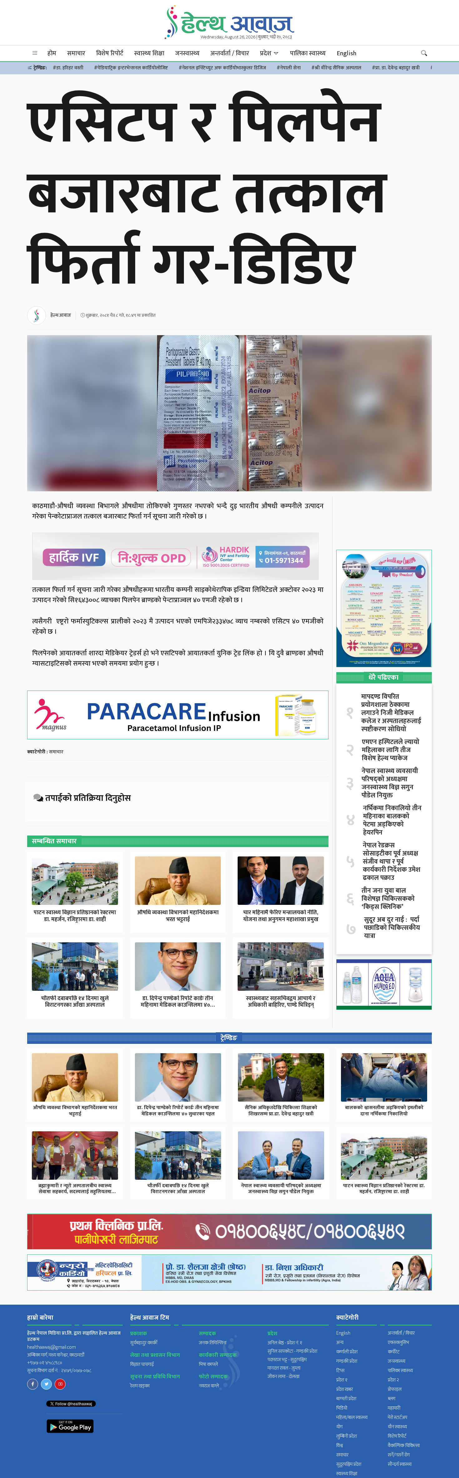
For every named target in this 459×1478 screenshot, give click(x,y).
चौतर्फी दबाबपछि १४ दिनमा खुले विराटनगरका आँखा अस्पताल (75, 1002)
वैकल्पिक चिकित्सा (404, 1445)
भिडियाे (341, 1408)
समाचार (76, 53)
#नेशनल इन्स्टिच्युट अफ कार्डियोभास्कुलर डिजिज (222, 68)
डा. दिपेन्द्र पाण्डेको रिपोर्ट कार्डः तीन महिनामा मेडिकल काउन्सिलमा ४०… (178, 1002)
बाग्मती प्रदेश (346, 1399)
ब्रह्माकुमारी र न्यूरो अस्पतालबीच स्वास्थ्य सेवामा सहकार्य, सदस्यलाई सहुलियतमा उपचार (74, 1192)
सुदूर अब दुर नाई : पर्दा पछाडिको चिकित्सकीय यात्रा (392, 928)
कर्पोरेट (394, 1352)
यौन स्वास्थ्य (397, 1427)
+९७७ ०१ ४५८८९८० (44, 1363)
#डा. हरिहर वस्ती (68, 68)
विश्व (339, 1445)
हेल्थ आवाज (61, 315)
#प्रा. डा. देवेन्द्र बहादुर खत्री (396, 68)
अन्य (339, 1342)
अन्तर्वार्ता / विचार (229, 53)
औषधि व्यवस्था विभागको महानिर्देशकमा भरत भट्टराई (178, 916)
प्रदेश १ (342, 1380)
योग (339, 1427)
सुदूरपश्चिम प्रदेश (348, 1464)
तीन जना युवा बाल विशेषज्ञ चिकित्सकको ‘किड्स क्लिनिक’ (388, 899)
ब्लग (391, 1399)
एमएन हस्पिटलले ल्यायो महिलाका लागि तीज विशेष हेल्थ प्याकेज (390, 750)
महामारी (394, 1408)
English (346, 53)
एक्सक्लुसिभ (398, 1342)
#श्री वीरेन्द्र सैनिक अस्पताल (336, 68)
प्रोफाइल (395, 1389)
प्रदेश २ (393, 1380)
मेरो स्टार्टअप (397, 1417)
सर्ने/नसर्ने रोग (399, 1455)
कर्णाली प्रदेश (347, 1352)
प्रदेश (266, 53)
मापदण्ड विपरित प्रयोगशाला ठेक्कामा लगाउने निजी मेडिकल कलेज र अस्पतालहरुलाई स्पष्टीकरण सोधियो (391, 713)
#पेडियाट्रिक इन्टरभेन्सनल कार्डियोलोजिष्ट (131, 68)
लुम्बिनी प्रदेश (346, 1436)
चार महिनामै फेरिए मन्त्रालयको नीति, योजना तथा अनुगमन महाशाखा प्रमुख (280, 916)
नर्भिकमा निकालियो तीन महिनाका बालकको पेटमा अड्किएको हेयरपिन (392, 820)
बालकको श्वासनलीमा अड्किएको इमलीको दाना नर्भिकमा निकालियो (384, 1111)
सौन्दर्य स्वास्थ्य (400, 1464)
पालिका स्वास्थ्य (308, 53)
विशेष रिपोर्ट (109, 53)
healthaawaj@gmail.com (51, 1347)
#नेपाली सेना (289, 68)
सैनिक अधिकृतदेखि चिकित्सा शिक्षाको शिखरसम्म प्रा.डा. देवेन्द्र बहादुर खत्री (281, 1111)
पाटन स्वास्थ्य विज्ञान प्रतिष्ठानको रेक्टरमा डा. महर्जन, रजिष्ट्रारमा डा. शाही (75, 916)
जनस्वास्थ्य (187, 53)
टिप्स (340, 1370)
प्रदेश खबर (344, 1389)
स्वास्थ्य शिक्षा (149, 53)
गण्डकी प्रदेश (346, 1361)
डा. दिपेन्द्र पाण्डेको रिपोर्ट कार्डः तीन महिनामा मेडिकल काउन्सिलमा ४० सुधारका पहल (178, 1111)
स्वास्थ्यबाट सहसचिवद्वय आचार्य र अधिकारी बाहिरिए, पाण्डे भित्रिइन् (280, 1002)
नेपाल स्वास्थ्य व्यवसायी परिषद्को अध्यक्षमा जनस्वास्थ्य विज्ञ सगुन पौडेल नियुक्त (390, 783)
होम (51, 53)
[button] (35, 53)
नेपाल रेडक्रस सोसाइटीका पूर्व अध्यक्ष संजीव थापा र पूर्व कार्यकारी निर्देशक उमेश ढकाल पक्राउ (391, 861)
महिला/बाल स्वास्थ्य (352, 1417)
